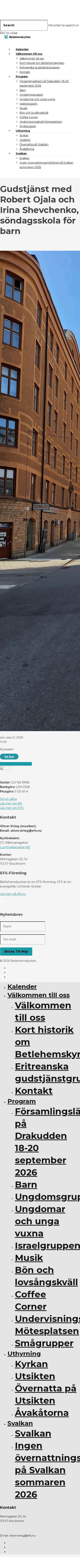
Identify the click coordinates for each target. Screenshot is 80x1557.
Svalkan (21, 153)
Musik (23, 108)
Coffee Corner (29, 117)
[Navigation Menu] (7, 42)
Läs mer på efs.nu (13, 894)
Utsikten (25, 140)
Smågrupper (28, 126)
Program (22, 76)
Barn (23, 90)
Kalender (22, 49)
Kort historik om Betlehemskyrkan (42, 63)
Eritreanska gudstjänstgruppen (40, 67)
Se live (9, 756)
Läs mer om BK (11, 803)
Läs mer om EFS (12, 808)
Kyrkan (24, 135)
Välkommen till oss (29, 54)
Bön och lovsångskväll (34, 112)
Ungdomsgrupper (31, 94)
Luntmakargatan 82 (15, 847)
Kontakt (25, 72)
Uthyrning (23, 130)
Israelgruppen (28, 103)
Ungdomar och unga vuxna (37, 99)
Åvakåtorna (27, 149)
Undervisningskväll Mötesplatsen (41, 121)
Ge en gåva (8, 799)
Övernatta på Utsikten (34, 144)
